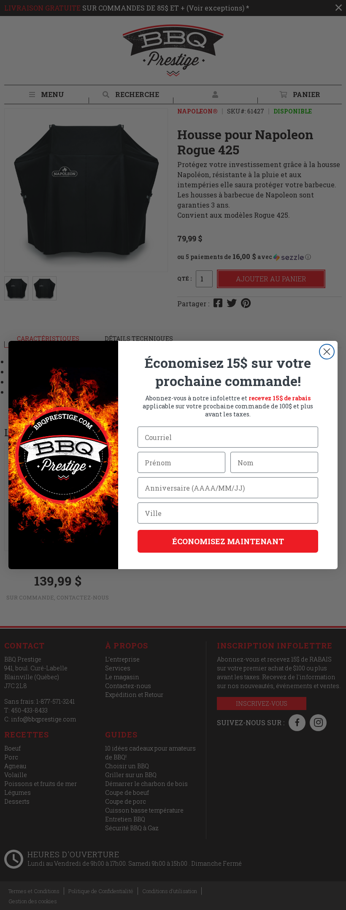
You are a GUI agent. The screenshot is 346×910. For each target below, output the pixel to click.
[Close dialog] (326, 351)
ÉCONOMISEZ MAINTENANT (228, 541)
